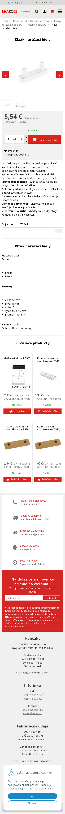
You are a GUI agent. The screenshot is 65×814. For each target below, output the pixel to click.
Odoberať (51, 598)
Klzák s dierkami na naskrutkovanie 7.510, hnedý (48, 429)
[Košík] (52, 11)
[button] (37, 11)
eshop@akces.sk (20, 2)
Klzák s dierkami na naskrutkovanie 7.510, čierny (17, 429)
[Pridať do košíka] (48, 411)
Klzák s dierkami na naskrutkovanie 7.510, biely (48, 361)
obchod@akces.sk (33, 709)
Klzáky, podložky (37, 24)
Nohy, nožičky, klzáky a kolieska (31, 21)
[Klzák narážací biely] (32, 73)
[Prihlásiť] (44, 11)
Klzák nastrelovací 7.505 (17, 358)
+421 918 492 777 (44, 2)
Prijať (32, 796)
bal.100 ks (18, 139)
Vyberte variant (17, 411)
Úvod (5, 21)
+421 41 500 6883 (32, 698)
